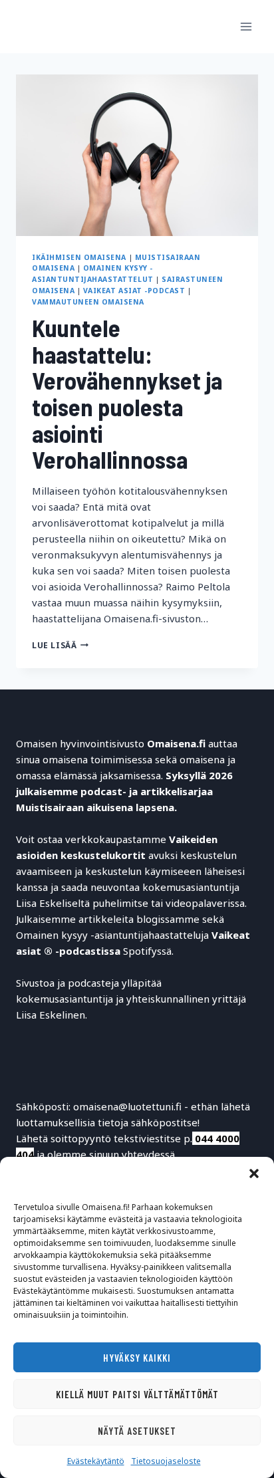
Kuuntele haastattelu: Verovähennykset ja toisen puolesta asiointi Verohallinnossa (127, 393)
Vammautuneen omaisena (88, 302)
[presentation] (137, 155)
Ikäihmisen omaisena (79, 257)
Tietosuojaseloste (166, 1461)
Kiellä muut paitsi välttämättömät (137, 1394)
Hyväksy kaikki (137, 1358)
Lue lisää (60, 645)
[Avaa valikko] (245, 26)
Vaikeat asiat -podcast (134, 290)
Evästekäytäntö (95, 1461)
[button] (254, 1173)
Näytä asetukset (137, 1431)
